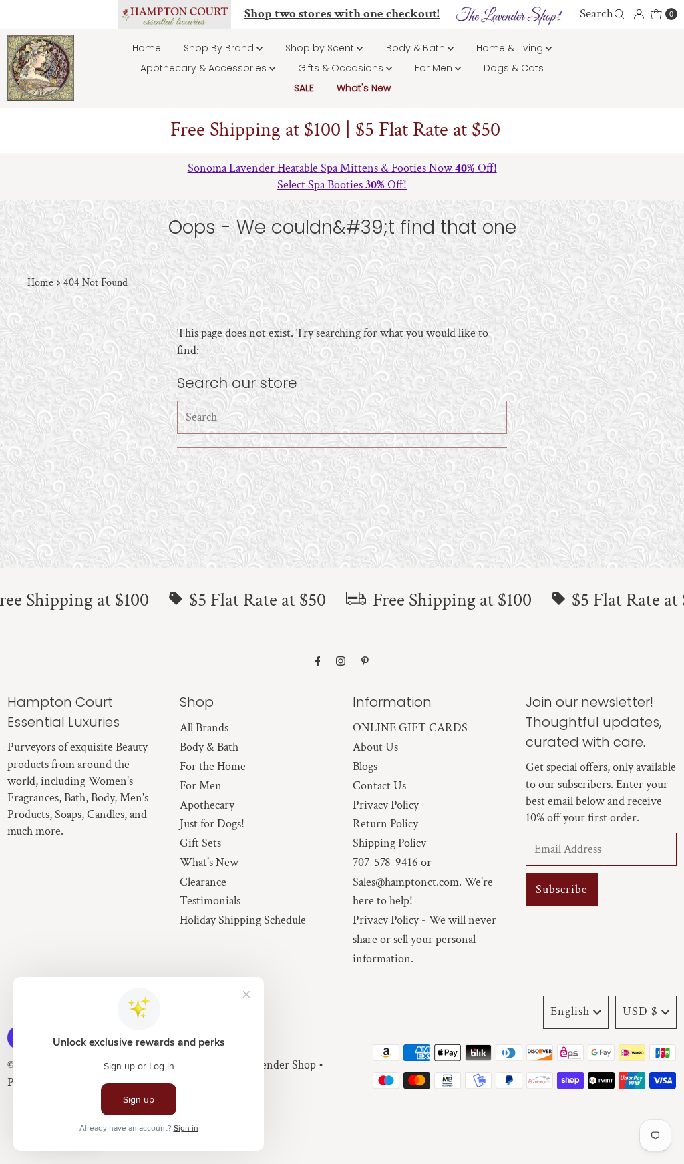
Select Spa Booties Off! (342, 184)
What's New (364, 88)
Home (146, 48)
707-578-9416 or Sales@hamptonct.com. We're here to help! (423, 882)
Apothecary (207, 805)
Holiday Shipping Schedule (243, 920)
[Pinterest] (365, 662)
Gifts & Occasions (342, 68)
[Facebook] (318, 662)
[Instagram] (340, 662)
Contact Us (379, 785)
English (570, 1011)
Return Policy (385, 823)
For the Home (213, 766)
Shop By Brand (220, 48)
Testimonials (210, 900)
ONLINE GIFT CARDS (410, 727)
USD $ (640, 1011)
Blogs (365, 766)
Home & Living (511, 48)
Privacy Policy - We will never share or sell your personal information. (424, 939)
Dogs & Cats (514, 68)
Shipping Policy (389, 843)
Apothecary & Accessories (204, 68)
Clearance (203, 882)
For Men (435, 68)
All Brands (204, 727)
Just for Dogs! (212, 823)
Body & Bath (417, 48)
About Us (375, 747)
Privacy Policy (386, 805)
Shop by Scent (321, 48)
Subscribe (562, 889)
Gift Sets (200, 843)
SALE (304, 88)
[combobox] (603, 14)
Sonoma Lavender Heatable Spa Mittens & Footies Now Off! (342, 168)
